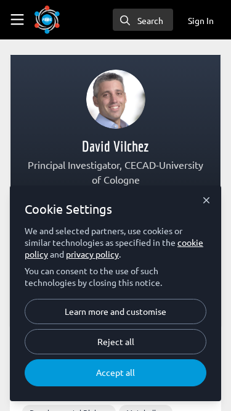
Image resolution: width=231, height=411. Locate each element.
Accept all (115, 372)
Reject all (115, 341)
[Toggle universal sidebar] (17, 19)
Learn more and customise (115, 311)
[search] (143, 20)
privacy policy (92, 253)
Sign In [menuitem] (201, 20)
